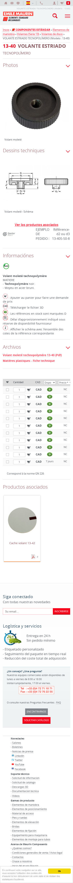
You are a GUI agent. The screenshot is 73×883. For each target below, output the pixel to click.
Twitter (19, 760)
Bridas (15, 826)
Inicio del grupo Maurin (25, 865)
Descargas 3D (20, 786)
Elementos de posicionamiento (29, 809)
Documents (33, 556)
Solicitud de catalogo (23, 782)
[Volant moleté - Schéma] (36, 186)
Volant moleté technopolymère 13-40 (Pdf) (32, 355)
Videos (16, 795)
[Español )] (29, 3)
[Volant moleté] (36, 109)
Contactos (18, 857)
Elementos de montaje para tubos (31, 839)
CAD (39, 389)
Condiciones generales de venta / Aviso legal (37, 852)
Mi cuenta (55, 3)
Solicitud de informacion (25, 778)
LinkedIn (19, 755)
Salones (16, 742)
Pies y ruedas (19, 817)
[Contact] (12, 3)
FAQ (58, 702)
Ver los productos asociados (36, 224)
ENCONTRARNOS (36, 711)
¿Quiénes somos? (22, 848)
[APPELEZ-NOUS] (41, 3)
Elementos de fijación (24, 830)
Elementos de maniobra (25, 804)
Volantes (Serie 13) (28, 34)
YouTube (19, 764)
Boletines (17, 747)
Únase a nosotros (22, 861)
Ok (59, 871)
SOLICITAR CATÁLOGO (36, 720)
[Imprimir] (18, 3)
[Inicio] (6, 3)
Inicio (6, 30)
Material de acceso (23, 813)
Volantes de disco (52, 34)
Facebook (20, 769)
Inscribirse (62, 611)
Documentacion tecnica (25, 791)
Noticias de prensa (22, 751)
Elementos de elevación (25, 822)
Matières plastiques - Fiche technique (29, 360)
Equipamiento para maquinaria (29, 835)
